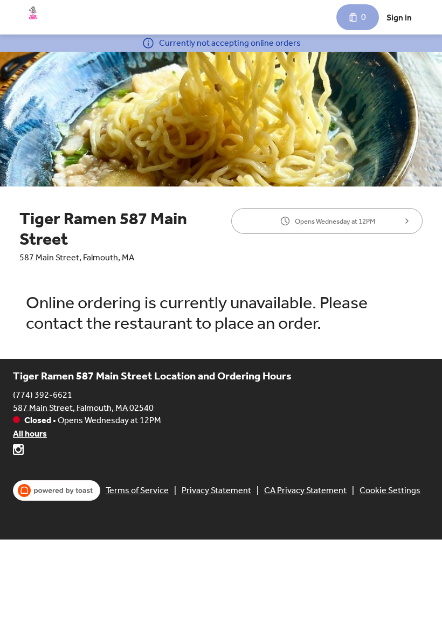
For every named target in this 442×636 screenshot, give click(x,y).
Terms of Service (137, 490)
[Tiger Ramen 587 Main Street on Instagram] (18, 451)
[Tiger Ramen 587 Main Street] (33, 13)
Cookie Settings (390, 490)
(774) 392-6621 (42, 394)
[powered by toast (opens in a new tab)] (56, 490)
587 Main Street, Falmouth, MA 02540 (83, 407)
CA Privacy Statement (305, 490)
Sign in (399, 17)
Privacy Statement (216, 490)
